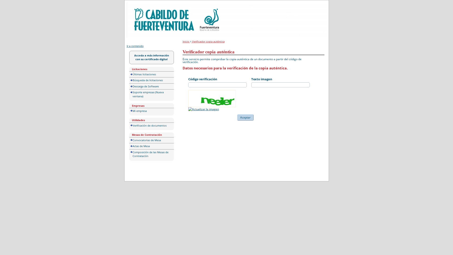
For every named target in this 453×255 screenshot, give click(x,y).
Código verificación (202, 79)
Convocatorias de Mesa (147, 140)
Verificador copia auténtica (208, 41)
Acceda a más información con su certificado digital (151, 57)
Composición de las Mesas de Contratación (150, 154)
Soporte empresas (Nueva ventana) (148, 94)
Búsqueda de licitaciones (148, 80)
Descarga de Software (146, 86)
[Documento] (203, 109)
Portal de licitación (141, 5)
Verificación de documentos (150, 125)
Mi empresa (140, 111)
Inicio (186, 41)
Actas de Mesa (141, 146)
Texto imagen (261, 79)
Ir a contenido (135, 46)
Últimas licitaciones (144, 74)
